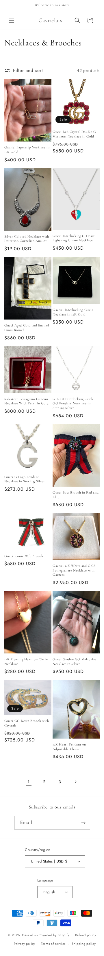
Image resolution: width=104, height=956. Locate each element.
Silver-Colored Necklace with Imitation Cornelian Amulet (26, 238)
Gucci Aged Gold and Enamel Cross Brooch (26, 327)
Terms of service (53, 943)
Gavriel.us (30, 934)
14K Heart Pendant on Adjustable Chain (69, 746)
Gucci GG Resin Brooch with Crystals (26, 723)
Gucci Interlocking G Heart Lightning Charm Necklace (74, 238)
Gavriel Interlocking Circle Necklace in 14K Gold (73, 312)
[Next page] (75, 781)
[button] (11, 20)
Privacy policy (24, 943)
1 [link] (28, 782)
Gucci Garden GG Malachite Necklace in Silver (74, 661)
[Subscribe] (83, 822)
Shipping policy (84, 943)
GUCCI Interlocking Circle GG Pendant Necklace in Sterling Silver (73, 403)
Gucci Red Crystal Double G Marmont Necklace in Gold (74, 134)
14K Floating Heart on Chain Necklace (26, 661)
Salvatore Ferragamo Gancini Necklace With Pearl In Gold (26, 401)
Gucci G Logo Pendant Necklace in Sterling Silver (24, 479)
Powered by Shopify (54, 934)
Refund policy (85, 935)
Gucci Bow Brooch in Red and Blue (76, 494)
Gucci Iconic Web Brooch (23, 556)
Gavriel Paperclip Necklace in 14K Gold (26, 149)
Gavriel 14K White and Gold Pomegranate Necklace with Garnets (74, 570)
